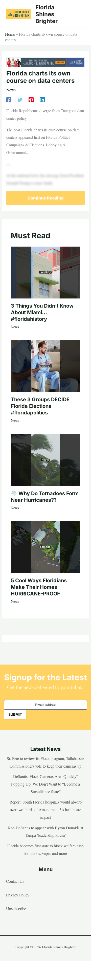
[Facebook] (8, 99)
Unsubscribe (16, 908)
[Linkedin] (42, 99)
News (11, 89)
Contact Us (15, 881)
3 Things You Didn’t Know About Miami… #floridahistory (42, 312)
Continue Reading (45, 198)
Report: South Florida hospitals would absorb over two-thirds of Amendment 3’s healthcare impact (46, 809)
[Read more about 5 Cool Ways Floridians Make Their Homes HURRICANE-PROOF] (45, 546)
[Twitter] (19, 99)
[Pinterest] (31, 99)
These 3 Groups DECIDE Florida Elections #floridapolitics (40, 406)
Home (10, 34)
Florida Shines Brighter (46, 14)
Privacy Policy (17, 894)
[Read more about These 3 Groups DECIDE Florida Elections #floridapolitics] (45, 365)
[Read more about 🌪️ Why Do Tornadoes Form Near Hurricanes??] (45, 459)
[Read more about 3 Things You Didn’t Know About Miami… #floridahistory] (45, 271)
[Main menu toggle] (79, 14)
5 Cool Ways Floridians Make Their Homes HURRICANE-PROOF (39, 587)
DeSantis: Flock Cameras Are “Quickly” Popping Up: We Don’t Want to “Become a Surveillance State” (45, 784)
